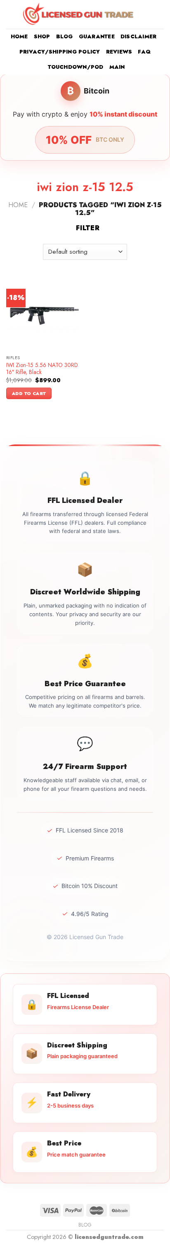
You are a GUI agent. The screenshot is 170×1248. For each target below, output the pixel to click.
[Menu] (11, 14)
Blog (64, 36)
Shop (42, 36)
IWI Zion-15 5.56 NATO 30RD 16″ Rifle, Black (42, 369)
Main (117, 67)
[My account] (146, 14)
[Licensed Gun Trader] (78, 14)
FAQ (144, 52)
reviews (119, 52)
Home (19, 36)
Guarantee (97, 36)
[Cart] (160, 14)
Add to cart (29, 393)
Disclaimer (138, 36)
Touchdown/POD (75, 67)
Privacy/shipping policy (59, 52)
